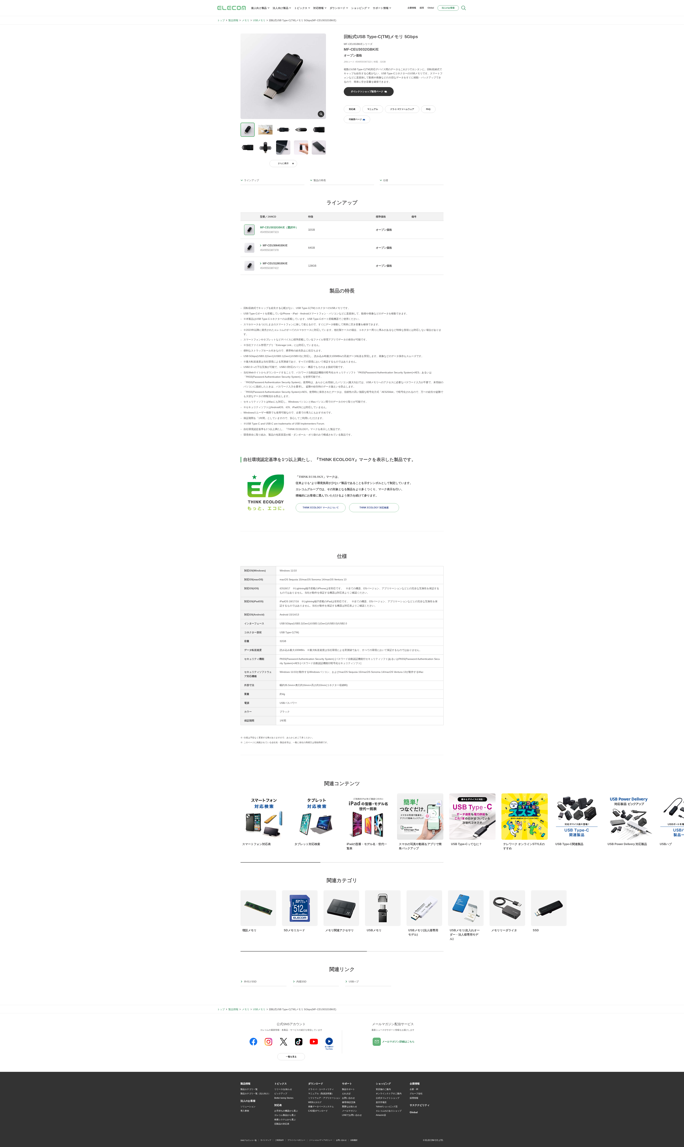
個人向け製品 (259, 8)
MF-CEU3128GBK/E (275, 263)
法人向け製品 (280, 8)
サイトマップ (265, 1140)
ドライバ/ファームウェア (402, 109)
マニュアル (372, 109)
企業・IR (414, 1089)
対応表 (352, 109)
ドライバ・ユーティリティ (321, 1089)
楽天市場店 (381, 1102)
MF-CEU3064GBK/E (275, 245)
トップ (221, 20)
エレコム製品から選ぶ (285, 1115)
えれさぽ (346, 1093)
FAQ (428, 109)
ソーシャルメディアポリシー (320, 1140)
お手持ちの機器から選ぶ (286, 1111)
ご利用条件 (279, 1140)
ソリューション (247, 1106)
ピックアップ (280, 1093)
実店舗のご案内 (383, 1089)
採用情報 (414, 1098)
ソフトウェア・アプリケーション (324, 1098)
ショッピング (359, 8)
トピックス (300, 8)
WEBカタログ (315, 1102)
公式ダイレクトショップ (387, 1098)
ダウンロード (337, 8)
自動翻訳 (353, 1140)
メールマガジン (349, 1111)
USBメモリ (259, 20)
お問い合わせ (348, 1098)
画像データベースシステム (321, 1106)
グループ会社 (416, 1093)
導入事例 (244, 1111)
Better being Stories (283, 1098)
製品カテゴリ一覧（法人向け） (255, 1093)
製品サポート (348, 1089)
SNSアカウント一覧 (248, 1140)
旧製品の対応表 (281, 1124)
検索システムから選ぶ (285, 1119)
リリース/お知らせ (283, 1089)
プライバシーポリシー (296, 1140)
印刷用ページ (355, 119)
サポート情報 (380, 8)
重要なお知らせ (349, 1106)
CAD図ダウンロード (318, 1111)
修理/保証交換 (348, 1102)
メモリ (245, 20)
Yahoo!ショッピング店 (387, 1106)
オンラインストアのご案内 (388, 1093)
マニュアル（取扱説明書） (321, 1093)
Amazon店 (381, 1115)
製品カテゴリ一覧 (249, 1089)
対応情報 (318, 8)
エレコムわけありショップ (388, 1111)
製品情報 (233, 20)
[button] (280, 1084)
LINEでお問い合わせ (352, 1115)
